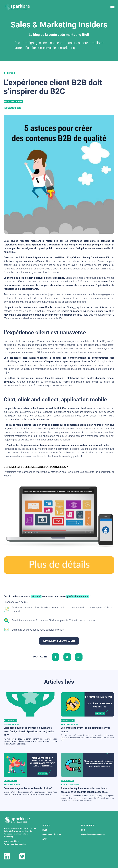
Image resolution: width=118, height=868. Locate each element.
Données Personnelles (93, 834)
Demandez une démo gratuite (59, 641)
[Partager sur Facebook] (55, 656)
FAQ (83, 830)
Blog (44, 830)
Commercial (67, 720)
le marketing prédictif (70, 456)
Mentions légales (51, 834)
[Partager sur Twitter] (67, 656)
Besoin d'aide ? (88, 825)
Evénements (10, 720)
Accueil (46, 825)
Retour (11, 73)
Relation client (13, 101)
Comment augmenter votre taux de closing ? (28, 788)
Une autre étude (12, 341)
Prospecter (67, 781)
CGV (44, 839)
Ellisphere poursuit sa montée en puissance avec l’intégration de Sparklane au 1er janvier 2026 (29, 731)
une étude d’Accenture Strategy (89, 277)
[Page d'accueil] (17, 7)
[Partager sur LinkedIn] (79, 656)
